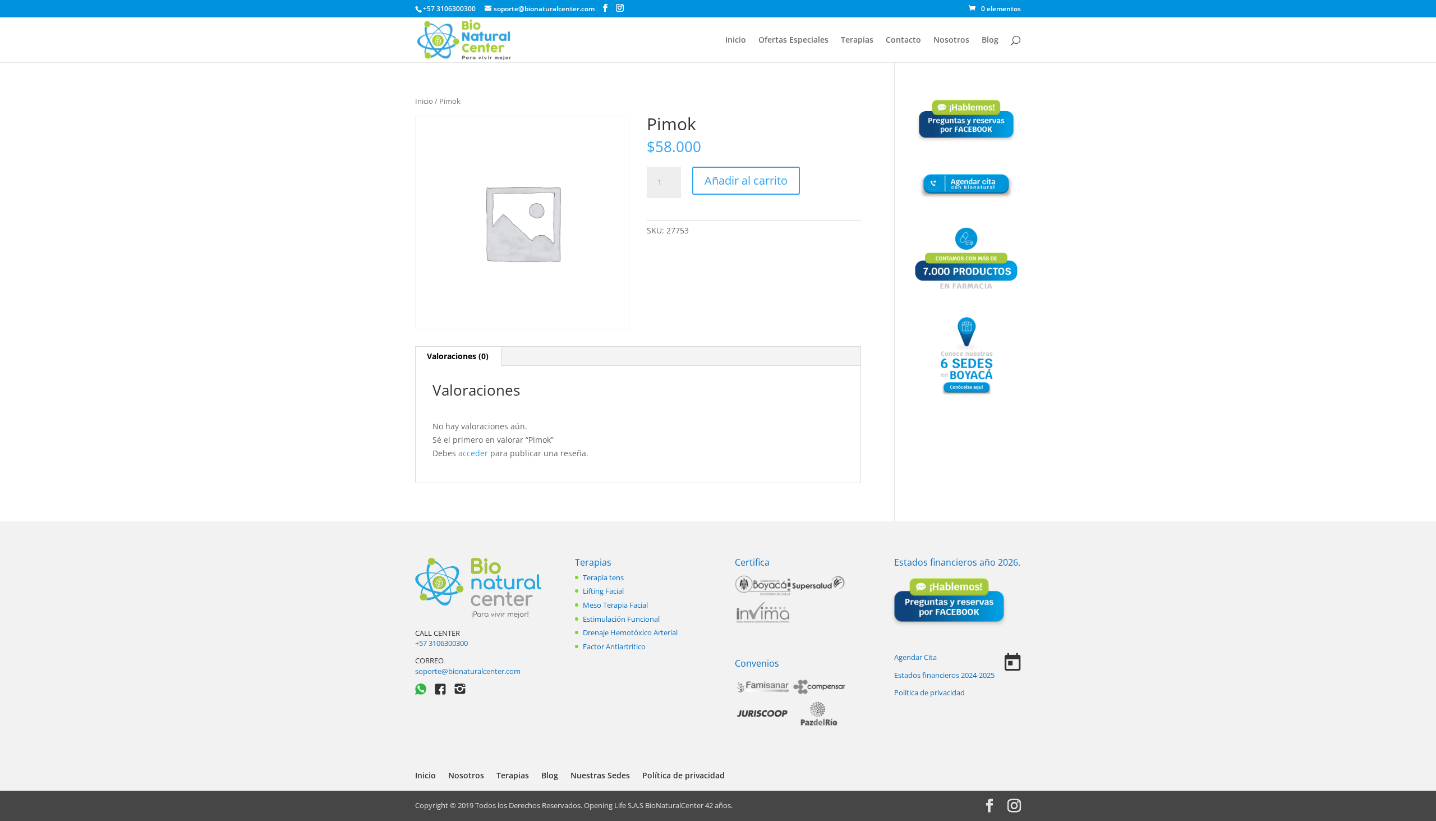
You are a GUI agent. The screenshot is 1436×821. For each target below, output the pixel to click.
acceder (473, 453)
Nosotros (951, 40)
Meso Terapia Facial (615, 605)
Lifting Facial (603, 591)
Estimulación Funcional (621, 619)
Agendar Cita (915, 657)
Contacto (903, 40)
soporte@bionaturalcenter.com (468, 671)
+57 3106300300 (441, 643)
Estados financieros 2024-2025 (944, 675)
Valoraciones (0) (458, 356)
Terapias (857, 40)
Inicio (735, 40)
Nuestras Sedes (600, 775)
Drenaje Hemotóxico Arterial (630, 632)
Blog (990, 40)
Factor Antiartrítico (614, 646)
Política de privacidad (929, 692)
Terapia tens (603, 577)
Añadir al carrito (746, 180)
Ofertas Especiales (793, 40)
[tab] (458, 356)
